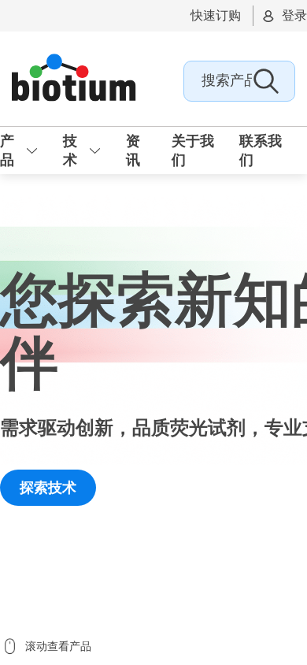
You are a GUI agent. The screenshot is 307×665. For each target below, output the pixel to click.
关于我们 (193, 150)
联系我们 (260, 150)
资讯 (133, 150)
